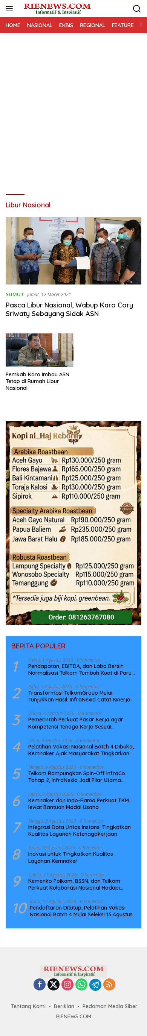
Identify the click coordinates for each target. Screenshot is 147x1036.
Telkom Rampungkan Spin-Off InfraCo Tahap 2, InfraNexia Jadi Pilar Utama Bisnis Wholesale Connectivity (76, 776)
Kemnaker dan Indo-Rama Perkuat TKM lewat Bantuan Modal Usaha (78, 804)
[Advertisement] (73, 110)
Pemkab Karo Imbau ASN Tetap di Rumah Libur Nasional (37, 381)
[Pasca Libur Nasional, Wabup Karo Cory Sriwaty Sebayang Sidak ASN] (73, 250)
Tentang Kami (28, 1006)
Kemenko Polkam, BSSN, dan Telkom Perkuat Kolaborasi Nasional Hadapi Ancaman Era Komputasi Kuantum (74, 884)
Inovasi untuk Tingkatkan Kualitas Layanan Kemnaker (70, 857)
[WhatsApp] (81, 985)
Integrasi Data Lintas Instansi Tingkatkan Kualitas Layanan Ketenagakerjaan (79, 830)
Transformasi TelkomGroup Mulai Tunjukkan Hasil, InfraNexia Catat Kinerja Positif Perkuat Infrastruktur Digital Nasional (79, 696)
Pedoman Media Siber (110, 1006)
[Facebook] (40, 985)
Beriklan (64, 1006)
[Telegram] (95, 985)
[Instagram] (67, 985)
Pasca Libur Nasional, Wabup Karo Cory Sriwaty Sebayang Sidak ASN (69, 309)
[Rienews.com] (56, 8)
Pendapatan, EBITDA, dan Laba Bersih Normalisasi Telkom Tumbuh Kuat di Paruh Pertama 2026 (81, 669)
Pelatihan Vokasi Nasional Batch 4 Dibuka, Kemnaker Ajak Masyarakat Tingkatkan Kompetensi (81, 750)
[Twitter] (53, 985)
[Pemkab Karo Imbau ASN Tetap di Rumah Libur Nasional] (40, 350)
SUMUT (15, 294)
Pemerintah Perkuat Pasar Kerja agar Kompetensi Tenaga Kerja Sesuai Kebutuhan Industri (75, 723)
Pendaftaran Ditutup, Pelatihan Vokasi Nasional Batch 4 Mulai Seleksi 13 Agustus (81, 911)
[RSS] (109, 985)
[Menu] (11, 8)
